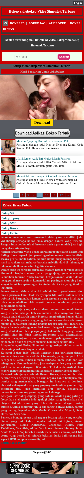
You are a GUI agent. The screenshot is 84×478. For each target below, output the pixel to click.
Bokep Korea (9, 228)
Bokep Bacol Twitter (14, 442)
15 (46, 195)
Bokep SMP (8, 223)
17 (61, 195)
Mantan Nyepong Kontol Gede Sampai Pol (42, 141)
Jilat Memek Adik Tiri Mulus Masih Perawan (43, 158)
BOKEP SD (17, 23)
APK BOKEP (57, 23)
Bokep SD (7, 213)
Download (42, 122)
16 (54, 195)
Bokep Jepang (10, 218)
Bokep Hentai (10, 233)
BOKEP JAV (37, 23)
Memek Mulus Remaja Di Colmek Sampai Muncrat (47, 176)
